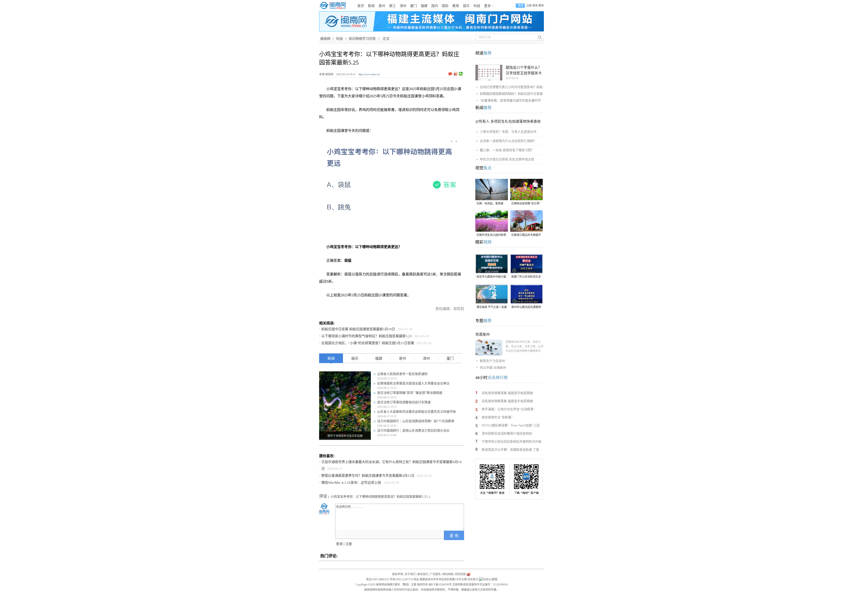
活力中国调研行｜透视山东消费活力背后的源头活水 (413, 430)
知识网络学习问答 (362, 38)
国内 (434, 6)
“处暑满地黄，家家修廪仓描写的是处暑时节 (510, 100)
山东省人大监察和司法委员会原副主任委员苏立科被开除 (416, 411)
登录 (339, 544)
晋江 (392, 6)
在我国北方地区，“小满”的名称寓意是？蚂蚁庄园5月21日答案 (367, 343)
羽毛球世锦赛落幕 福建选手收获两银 (507, 393)
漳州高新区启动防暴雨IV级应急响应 (507, 433)
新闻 (371, 6)
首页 (360, 6)
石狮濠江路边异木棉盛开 (526, 235)
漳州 (403, 6)
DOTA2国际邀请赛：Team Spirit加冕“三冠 (511, 425)
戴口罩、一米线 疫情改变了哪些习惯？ (507, 150)
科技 (477, 6)
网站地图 (448, 574)
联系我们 (422, 574)
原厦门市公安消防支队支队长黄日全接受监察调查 (526, 277)
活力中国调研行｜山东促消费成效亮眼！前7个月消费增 (415, 421)
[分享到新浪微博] (456, 73)
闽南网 (325, 38)
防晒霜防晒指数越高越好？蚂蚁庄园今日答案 (511, 93)
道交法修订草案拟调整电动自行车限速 (404, 402)
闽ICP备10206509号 (440, 584)
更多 (487, 6)
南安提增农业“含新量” (497, 417)
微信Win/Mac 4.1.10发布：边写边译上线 (351, 482)
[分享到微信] (461, 73)
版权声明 (397, 574)
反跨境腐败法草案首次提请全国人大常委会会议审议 (413, 383)
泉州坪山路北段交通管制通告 (526, 307)
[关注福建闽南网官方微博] (469, 574)
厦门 (413, 6)
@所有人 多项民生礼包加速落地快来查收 (508, 121)
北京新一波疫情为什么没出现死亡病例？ (508, 141)
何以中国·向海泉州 (493, 367)
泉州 (381, 6)
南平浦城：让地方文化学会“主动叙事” (508, 409)
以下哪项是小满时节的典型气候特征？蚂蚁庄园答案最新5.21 (366, 336)
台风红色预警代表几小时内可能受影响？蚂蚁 (511, 87)
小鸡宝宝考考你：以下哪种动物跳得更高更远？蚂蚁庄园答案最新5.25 (379, 496)
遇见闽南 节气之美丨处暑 (491, 307)
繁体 (541, 5)
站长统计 (472, 579)
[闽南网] (333, 5)
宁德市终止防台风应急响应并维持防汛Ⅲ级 (511, 441)
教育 (455, 6)
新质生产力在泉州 (492, 361)
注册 (529, 5)
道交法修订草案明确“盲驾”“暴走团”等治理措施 (409, 393)
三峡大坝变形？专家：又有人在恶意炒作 (508, 131)
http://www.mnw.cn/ (369, 74)
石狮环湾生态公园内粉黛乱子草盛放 (491, 235)
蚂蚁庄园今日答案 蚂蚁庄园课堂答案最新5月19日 (358, 329)
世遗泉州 (482, 334)
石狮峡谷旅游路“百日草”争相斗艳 (525, 204)
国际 (445, 6)
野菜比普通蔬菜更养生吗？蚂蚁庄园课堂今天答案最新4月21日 (367, 475)
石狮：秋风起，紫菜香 (489, 203)
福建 (424, 6)
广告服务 (435, 574)
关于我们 (410, 574)
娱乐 (466, 6)
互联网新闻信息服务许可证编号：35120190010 (480, 584)
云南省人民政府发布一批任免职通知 (402, 374)
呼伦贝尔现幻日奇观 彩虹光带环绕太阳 (507, 159)
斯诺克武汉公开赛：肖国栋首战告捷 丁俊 (510, 449)
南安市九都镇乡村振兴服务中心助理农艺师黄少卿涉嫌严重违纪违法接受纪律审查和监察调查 (491, 277)
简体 (535, 5)
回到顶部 (460, 574)
